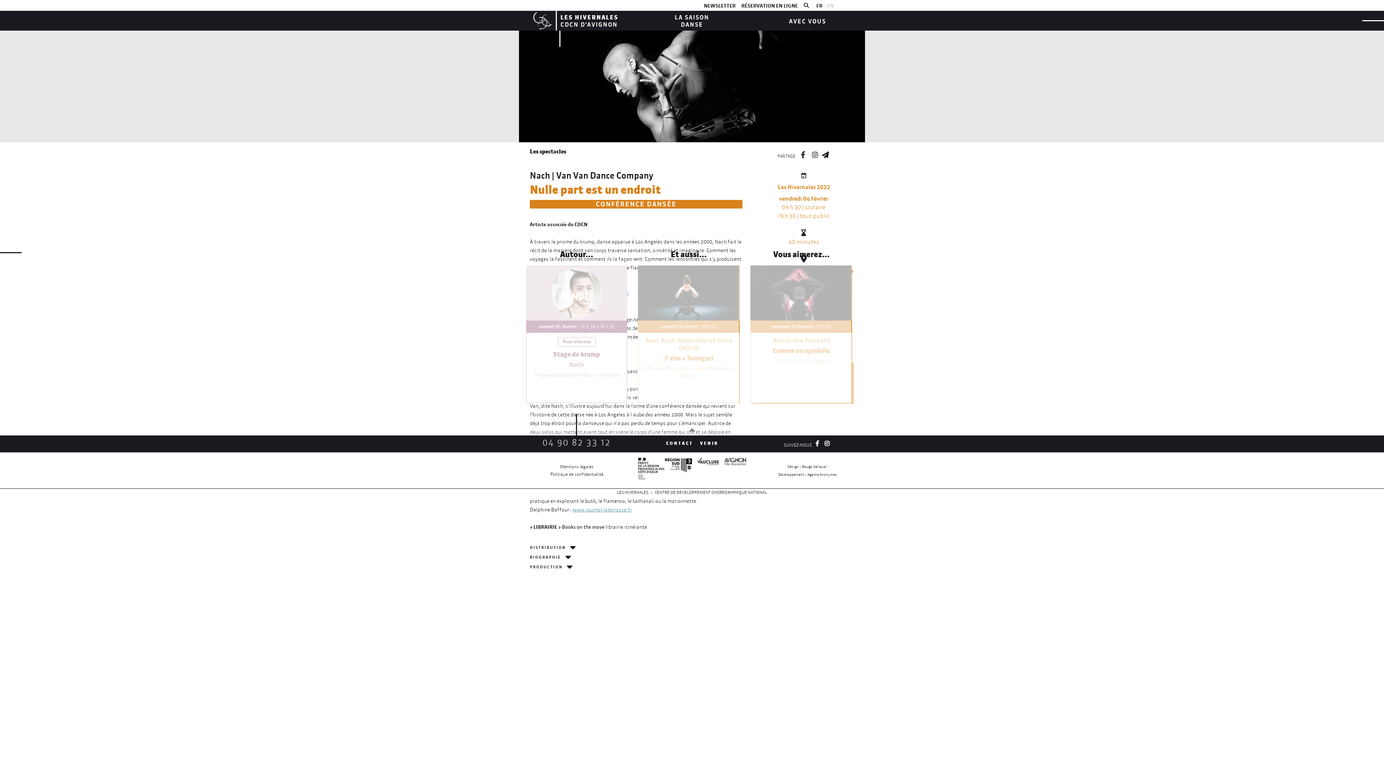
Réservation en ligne (769, 6)
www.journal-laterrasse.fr (602, 509)
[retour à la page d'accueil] (541, 21)
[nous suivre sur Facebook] (803, 153)
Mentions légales (577, 467)
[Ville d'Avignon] (732, 470)
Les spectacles (548, 151)
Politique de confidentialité (576, 474)
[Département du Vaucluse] (705, 470)
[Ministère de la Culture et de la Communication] (651, 470)
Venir (709, 443)
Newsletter (720, 6)
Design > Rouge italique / (807, 466)
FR (819, 6)
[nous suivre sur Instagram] (815, 153)
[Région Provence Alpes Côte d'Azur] (678, 470)
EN (830, 6)
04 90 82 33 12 (576, 442)
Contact (679, 443)
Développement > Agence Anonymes (807, 474)
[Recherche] (806, 6)
